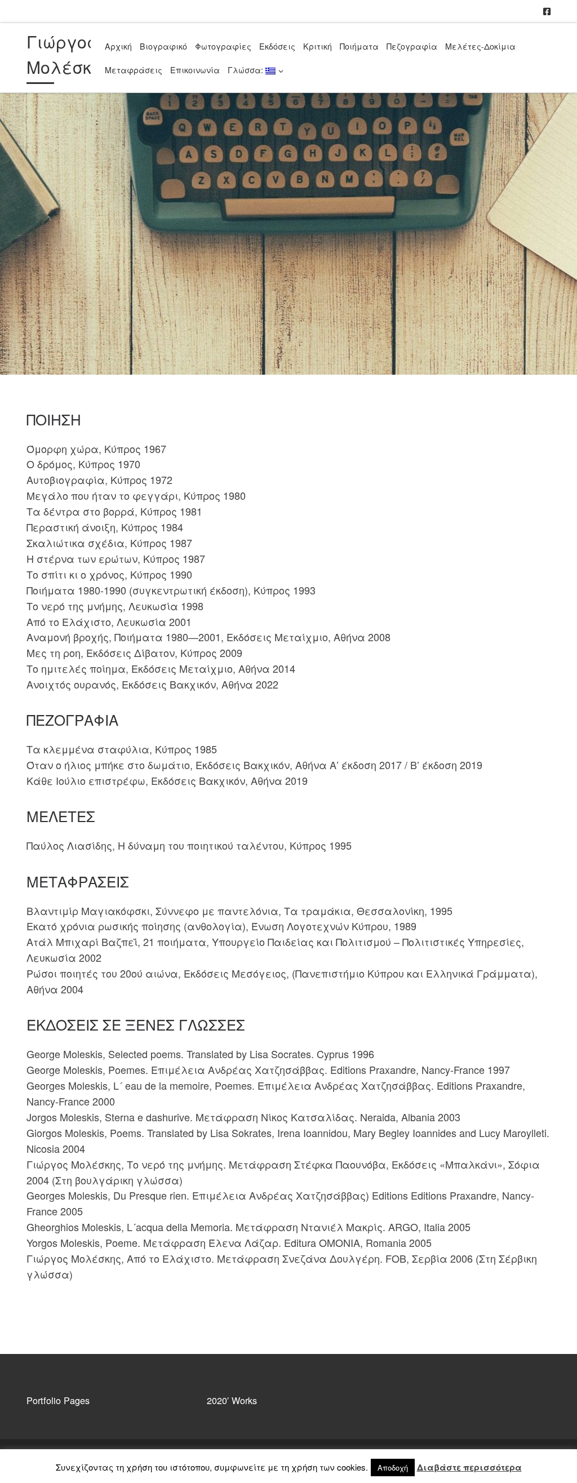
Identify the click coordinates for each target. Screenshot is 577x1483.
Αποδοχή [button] (393, 1467)
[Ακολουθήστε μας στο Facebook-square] (547, 11)
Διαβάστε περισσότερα (469, 1467)
